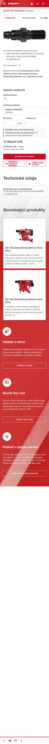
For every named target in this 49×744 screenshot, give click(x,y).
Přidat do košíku (26, 156)
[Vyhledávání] (43, 4)
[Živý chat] (16, 740)
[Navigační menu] (4, 4)
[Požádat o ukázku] (10, 740)
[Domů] (13, 3)
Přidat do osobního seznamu (13, 164)
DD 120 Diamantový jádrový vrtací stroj (23, 249)
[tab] (10, 17)
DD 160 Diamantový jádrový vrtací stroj (23, 301)
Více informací (9, 65)
